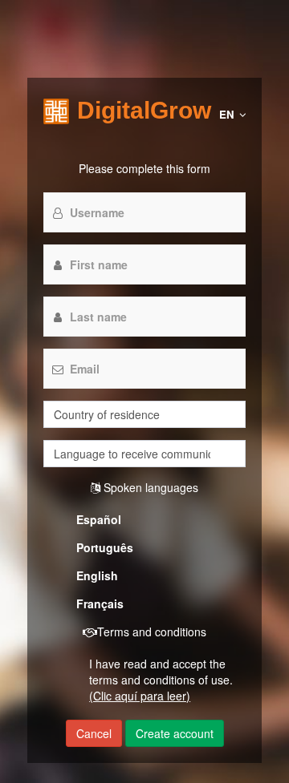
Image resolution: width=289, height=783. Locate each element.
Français (100, 603)
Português (104, 547)
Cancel (94, 733)
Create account (175, 733)
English (97, 575)
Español (98, 519)
